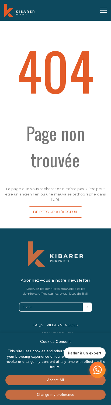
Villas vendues (62, 325)
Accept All (55, 380)
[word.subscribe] (87, 307)
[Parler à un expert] (97, 370)
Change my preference (55, 395)
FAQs (38, 325)
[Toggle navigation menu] (103, 10)
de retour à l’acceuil (55, 212)
